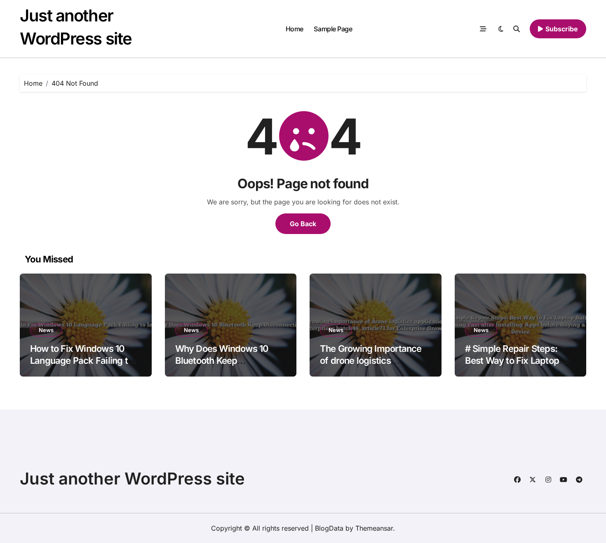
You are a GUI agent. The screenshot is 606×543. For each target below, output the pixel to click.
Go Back (303, 224)
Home (294, 29)
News (46, 330)
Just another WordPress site (132, 478)
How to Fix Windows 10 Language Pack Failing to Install (81, 360)
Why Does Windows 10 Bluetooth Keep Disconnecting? (222, 360)
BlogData (329, 528)
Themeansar (374, 528)
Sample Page (333, 29)
